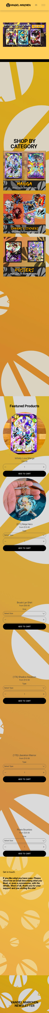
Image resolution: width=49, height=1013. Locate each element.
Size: (24, 609)
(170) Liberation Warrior (24, 755)
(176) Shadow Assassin (24, 677)
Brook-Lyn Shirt (24, 602)
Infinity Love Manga (24, 458)
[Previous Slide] (6, 35)
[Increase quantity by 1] (44, 467)
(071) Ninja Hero (25, 524)
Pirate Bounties (24, 829)
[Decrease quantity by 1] (5, 467)
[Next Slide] (42, 35)
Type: (24, 531)
